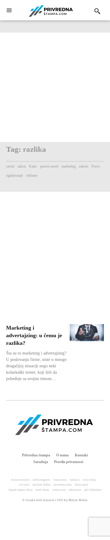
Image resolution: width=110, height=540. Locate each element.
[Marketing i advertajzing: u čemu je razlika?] (87, 332)
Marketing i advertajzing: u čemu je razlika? (34, 335)
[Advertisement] (55, 87)
